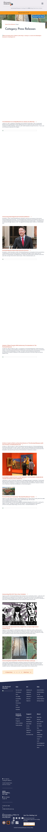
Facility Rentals (19, 725)
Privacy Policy (30, 827)
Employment (39, 734)
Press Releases (11, 24)
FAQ (38, 728)
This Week (18, 696)
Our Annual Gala (29, 734)
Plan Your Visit (19, 690)
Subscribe (27, 824)
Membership (29, 721)
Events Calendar (19, 723)
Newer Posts (9, 672)
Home (6, 24)
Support (28, 714)
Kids (38, 687)
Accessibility (18, 698)
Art (27, 687)
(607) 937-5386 (6, 805)
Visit (17, 687)
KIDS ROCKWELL (40, 690)
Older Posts (26, 672)
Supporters (28, 730)
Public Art (28, 700)
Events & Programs (18, 714)
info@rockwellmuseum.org (8, 809)
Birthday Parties (40, 700)
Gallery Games (40, 696)
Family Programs (40, 698)
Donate (27, 728)
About (39, 714)
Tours (17, 705)
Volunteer (28, 732)
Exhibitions (28, 694)
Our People (39, 726)
